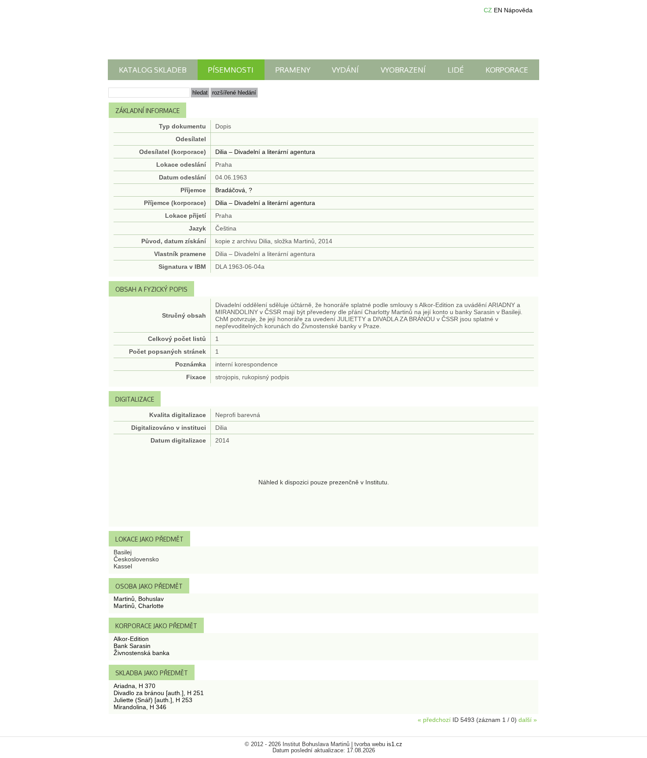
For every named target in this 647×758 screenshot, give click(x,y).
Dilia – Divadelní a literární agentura (265, 151)
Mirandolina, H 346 (140, 706)
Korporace (506, 69)
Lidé (456, 69)
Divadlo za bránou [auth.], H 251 (159, 692)
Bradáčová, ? (233, 190)
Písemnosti (231, 69)
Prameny (293, 69)
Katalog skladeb (153, 69)
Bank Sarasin (132, 645)
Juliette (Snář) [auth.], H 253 (153, 699)
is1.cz (394, 744)
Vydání (345, 69)
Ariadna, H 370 (134, 685)
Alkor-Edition (131, 638)
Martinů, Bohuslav (139, 598)
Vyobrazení (403, 69)
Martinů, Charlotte (139, 605)
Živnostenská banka (141, 652)
